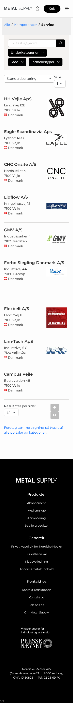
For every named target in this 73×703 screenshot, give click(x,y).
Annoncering (36, 518)
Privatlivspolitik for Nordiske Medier (36, 546)
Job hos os (36, 605)
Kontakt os (36, 597)
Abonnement (36, 503)
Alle (7, 25)
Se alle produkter (37, 525)
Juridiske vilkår (36, 554)
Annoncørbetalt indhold (37, 569)
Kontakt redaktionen (36, 590)
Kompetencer (25, 25)
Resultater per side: (20, 406)
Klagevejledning (36, 561)
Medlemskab (37, 510)
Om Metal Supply (36, 612)
